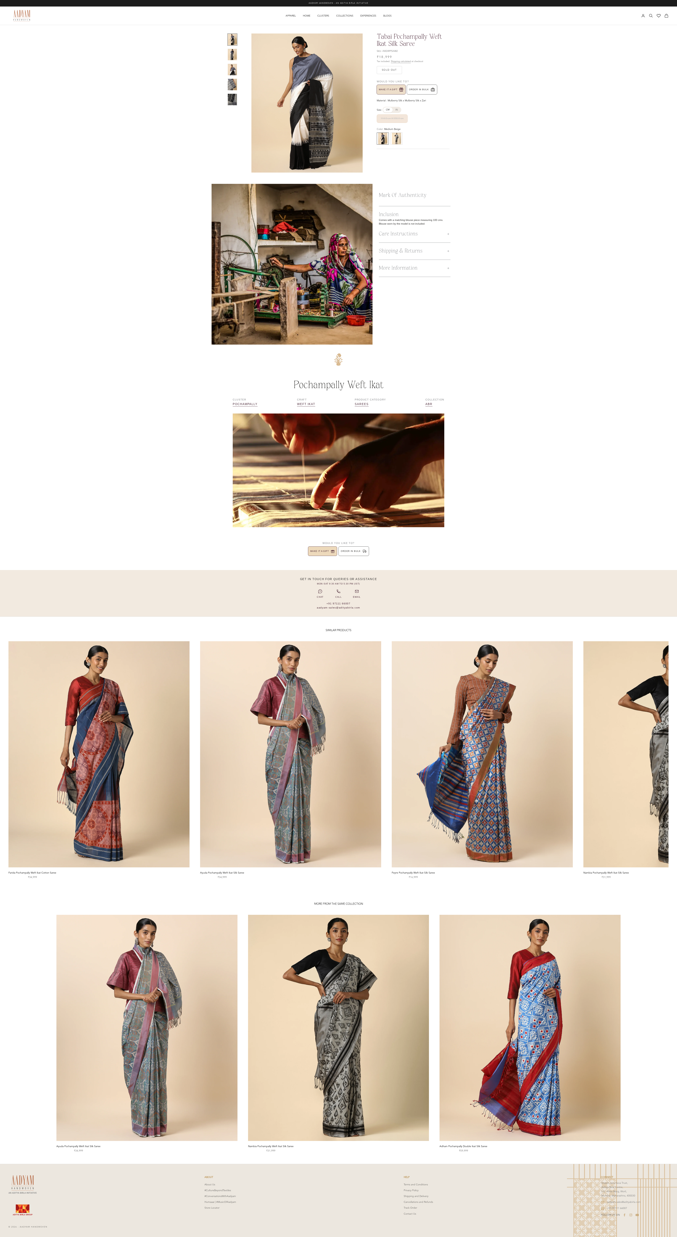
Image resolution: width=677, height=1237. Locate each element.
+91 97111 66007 (338, 603)
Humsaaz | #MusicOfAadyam (220, 1202)
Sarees (362, 404)
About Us (210, 1184)
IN (396, 110)
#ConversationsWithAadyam (220, 1196)
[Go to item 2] (232, 54)
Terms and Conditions (416, 1184)
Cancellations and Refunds (418, 1202)
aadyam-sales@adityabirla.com (338, 607)
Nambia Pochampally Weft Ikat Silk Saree (606, 873)
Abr (428, 404)
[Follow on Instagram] (631, 1215)
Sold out (389, 70)
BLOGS (387, 16)
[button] (414, 234)
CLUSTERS (323, 16)
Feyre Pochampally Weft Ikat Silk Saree (413, 873)
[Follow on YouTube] (637, 1215)
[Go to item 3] (232, 69)
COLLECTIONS (344, 16)
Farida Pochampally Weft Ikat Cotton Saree (32, 873)
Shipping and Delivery (416, 1196)
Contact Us (410, 1214)
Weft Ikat (306, 404)
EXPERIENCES (368, 16)
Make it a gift (388, 89)
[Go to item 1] (232, 39)
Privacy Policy (411, 1190)
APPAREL (291, 16)
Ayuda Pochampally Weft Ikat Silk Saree (222, 873)
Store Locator (212, 1208)
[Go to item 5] (232, 99)
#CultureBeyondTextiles (218, 1190)
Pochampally (245, 404)
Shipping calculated (401, 61)
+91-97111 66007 (617, 1208)
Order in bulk (419, 89)
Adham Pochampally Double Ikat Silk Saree (463, 1146)
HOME (306, 16)
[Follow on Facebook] (624, 1215)
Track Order (410, 1208)
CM (388, 110)
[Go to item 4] (232, 84)
